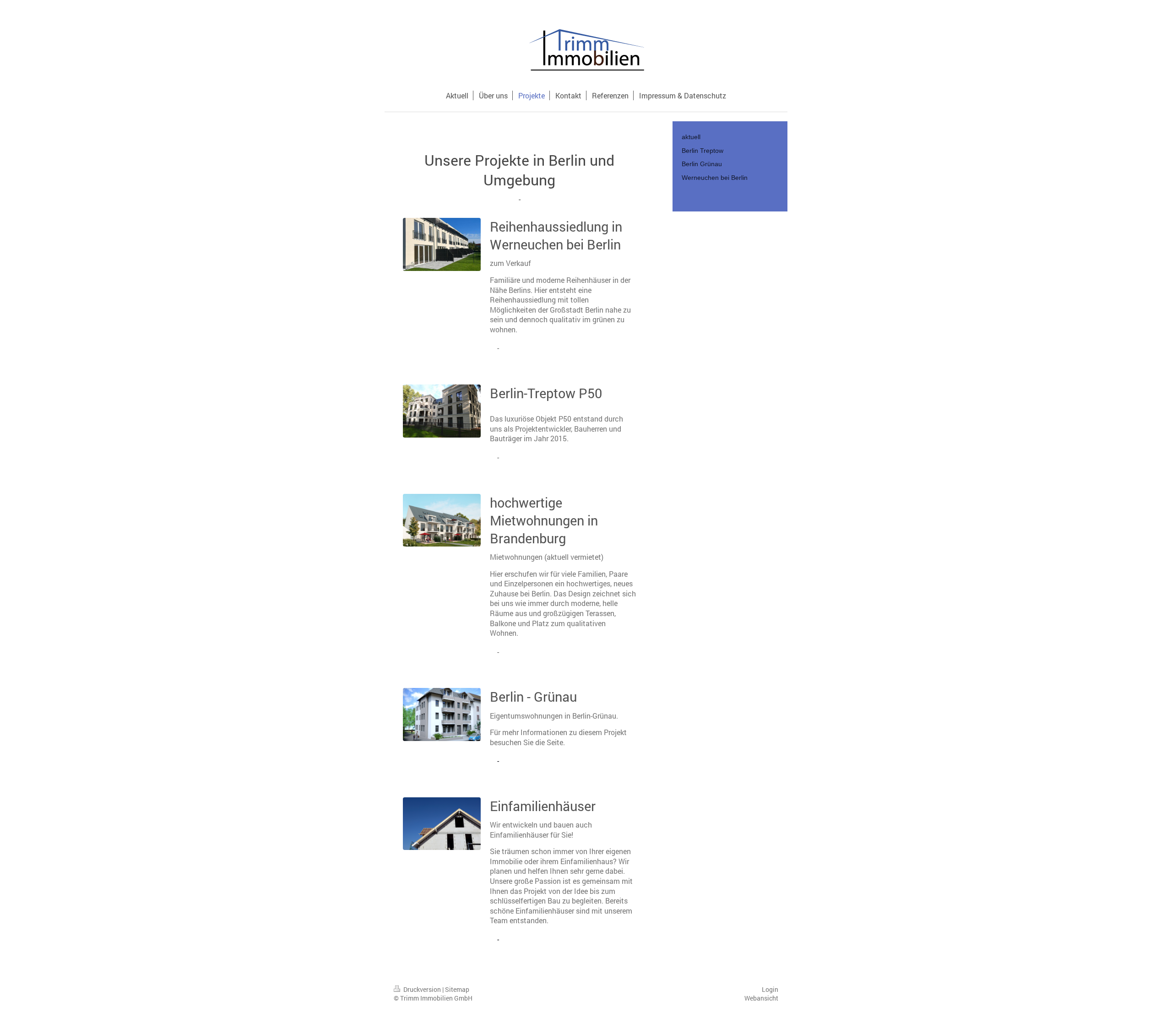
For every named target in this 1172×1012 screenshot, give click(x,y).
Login (770, 989)
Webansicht (761, 998)
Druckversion (422, 989)
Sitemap (457, 989)
